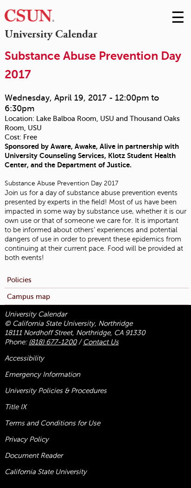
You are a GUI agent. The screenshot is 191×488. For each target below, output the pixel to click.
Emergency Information (42, 374)
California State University (46, 471)
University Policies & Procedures (56, 390)
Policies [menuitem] (19, 280)
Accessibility (24, 358)
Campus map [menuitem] (28, 296)
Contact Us (101, 342)
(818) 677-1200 (52, 342)
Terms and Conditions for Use (52, 423)
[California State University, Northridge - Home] (29, 17)
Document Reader (34, 455)
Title (15, 407)
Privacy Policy (27, 439)
